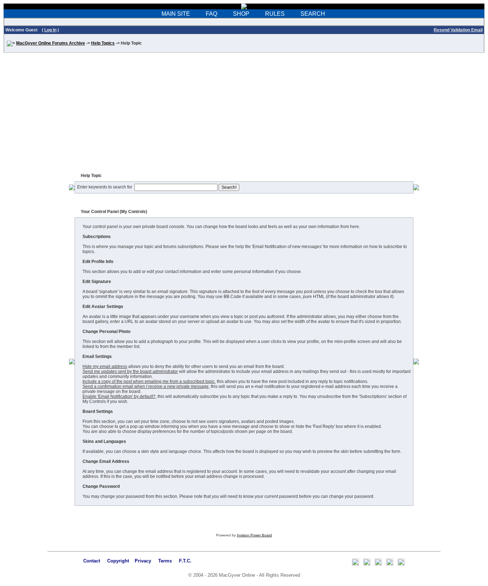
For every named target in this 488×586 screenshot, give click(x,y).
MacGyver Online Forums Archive (50, 43)
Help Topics (103, 43)
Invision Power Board (254, 535)
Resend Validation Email (458, 29)
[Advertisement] (244, 115)
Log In (50, 29)
